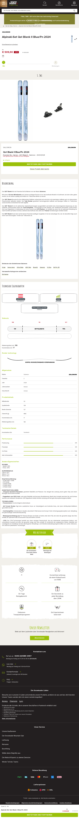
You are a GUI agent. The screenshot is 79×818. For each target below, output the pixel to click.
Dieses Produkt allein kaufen (39, 169)
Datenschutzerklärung (51, 803)
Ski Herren (5, 274)
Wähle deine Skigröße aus (11, 753)
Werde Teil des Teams (10, 762)
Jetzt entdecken (39, 24)
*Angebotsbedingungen (12, 803)
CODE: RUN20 (32, 20)
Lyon (21, 701)
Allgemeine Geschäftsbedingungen (31, 803)
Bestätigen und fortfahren (39, 164)
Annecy (5, 701)
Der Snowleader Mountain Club (13, 736)
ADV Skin (28, 267)
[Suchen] (76, 9)
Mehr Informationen (8, 718)
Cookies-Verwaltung (65, 803)
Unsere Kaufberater (9, 731)
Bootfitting (6, 749)
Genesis (42, 267)
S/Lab (3, 267)
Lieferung (5, 740)
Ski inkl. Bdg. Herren (11, 26)
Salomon (7, 147)
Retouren (5, 744)
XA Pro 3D (56, 267)
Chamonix (13, 701)
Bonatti (35, 267)
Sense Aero (11, 267)
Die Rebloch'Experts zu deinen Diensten (16, 757)
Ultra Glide (20, 267)
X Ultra (49, 267)
